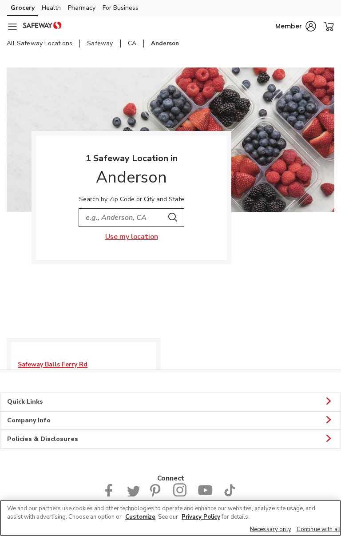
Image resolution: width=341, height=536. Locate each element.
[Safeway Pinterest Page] (156, 494)
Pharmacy (81, 8)
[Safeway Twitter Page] (133, 494)
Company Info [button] (29, 420)
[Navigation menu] (12, 27)
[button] (296, 26)
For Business (121, 8)
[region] (170, 518)
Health (51, 8)
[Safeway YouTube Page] (205, 494)
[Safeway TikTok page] (229, 494)
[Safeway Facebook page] (111, 494)
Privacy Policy (201, 517)
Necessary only (270, 529)
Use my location (131, 237)
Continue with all (319, 529)
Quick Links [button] (25, 401)
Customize (140, 517)
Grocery (23, 8)
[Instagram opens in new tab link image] (180, 494)
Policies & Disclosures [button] (42, 439)
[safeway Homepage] (42, 27)
